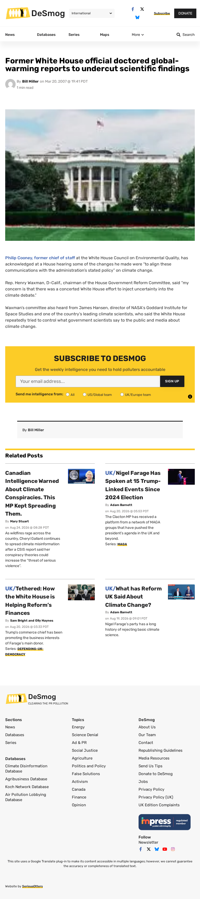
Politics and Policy (89, 766)
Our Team (147, 734)
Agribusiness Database (26, 779)
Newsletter (148, 842)
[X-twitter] (142, 9)
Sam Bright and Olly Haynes (31, 620)
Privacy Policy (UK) (156, 797)
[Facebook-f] (133, 9)
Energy (78, 727)
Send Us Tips (150, 766)
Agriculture (82, 758)
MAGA (122, 544)
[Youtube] (165, 849)
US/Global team (100, 394)
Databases (14, 734)
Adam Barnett (121, 505)
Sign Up (172, 381)
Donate (185, 13)
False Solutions (86, 773)
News (10, 727)
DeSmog (48, 13)
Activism (80, 781)
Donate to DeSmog (156, 773)
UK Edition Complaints (159, 805)
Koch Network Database (27, 786)
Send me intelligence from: (39, 394)
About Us (147, 727)
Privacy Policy (151, 789)
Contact (146, 742)
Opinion (79, 805)
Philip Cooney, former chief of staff (40, 257)
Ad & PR (79, 742)
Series (10, 742)
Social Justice (85, 750)
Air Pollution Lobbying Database (25, 797)
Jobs (143, 781)
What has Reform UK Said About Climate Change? (133, 596)
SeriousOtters (32, 886)
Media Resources (154, 758)
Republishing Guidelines (161, 750)
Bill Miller (30, 81)
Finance (79, 797)
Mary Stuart (19, 521)
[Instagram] (173, 849)
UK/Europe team (138, 394)
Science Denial (85, 734)
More (136, 34)
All (72, 394)
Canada (78, 789)
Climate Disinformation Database (26, 769)
